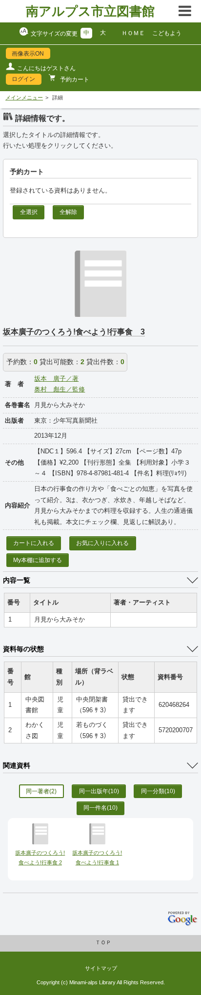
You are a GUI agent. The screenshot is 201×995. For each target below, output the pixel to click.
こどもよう (166, 33)
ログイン (23, 79)
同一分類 (158, 791)
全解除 (68, 212)
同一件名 (100, 807)
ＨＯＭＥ (133, 33)
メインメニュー (24, 97)
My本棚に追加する (37, 560)
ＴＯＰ (103, 942)
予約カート (74, 79)
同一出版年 (99, 791)
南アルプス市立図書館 (90, 11)
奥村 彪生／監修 (59, 389)
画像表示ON (28, 53)
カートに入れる (33, 543)
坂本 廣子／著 (56, 378)
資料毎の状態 (23, 649)
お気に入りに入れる (102, 543)
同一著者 (41, 791)
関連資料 (16, 765)
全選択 (29, 212)
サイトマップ (101, 968)
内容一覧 (16, 580)
